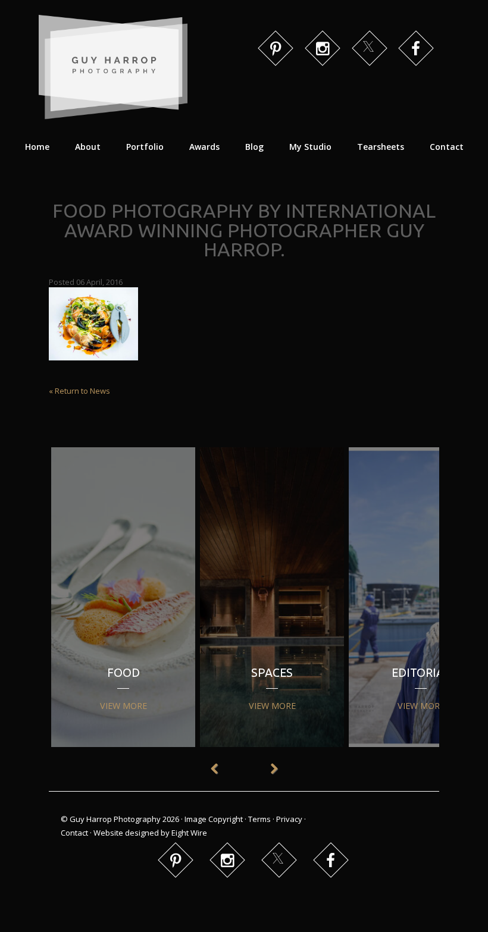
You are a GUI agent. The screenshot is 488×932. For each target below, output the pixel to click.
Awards (204, 146)
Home (37, 146)
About (88, 146)
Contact (447, 146)
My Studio (310, 146)
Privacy (289, 819)
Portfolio (145, 146)
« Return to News (79, 390)
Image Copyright (213, 819)
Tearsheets (380, 146)
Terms (259, 819)
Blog (254, 146)
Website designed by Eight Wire (150, 832)
